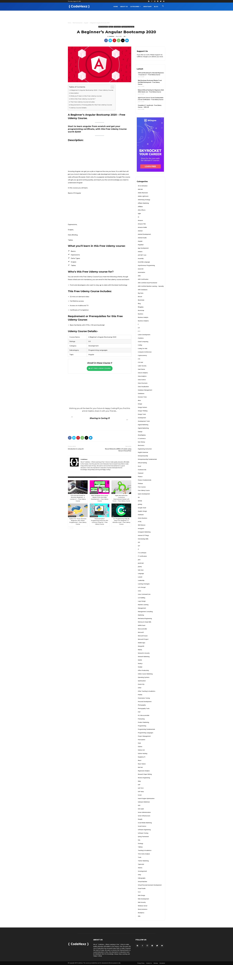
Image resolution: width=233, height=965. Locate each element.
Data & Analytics (143, 373)
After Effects (141, 210)
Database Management (145, 390)
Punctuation (141, 739)
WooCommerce (142, 909)
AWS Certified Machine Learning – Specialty (151, 286)
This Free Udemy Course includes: (82, 102)
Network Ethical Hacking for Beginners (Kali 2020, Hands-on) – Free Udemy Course (151, 91)
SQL (139, 840)
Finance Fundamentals (144, 480)
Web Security (142, 902)
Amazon (140, 220)
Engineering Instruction (145, 449)
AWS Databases (142, 289)
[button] (163, 6)
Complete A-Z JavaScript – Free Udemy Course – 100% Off (149, 106)
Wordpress (141, 913)
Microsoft (141, 632)
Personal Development (145, 701)
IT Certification (142, 556)
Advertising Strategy (144, 199)
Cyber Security (142, 366)
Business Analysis (143, 317)
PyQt (139, 743)
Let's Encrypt (142, 587)
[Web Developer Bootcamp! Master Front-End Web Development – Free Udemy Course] (99, 487)
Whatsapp (147, 6)
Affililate (140, 206)
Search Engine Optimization (146, 798)
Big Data (140, 293)
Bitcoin (140, 296)
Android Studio (142, 238)
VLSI (139, 892)
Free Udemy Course (144, 490)
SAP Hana (141, 791)
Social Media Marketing (145, 823)
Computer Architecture (145, 352)
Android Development (144, 234)
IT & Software (142, 553)
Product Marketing (143, 722)
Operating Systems (143, 677)
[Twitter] (160, 1)
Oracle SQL (141, 684)
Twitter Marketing (143, 861)
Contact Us (149, 963)
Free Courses (142, 487)
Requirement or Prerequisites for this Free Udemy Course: (91, 105)
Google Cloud (142, 508)
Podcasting (141, 719)
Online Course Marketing (145, 674)
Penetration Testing (144, 698)
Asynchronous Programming (146, 265)
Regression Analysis (144, 771)
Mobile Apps (141, 643)
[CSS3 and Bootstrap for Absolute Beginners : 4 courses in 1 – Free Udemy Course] (78, 487)
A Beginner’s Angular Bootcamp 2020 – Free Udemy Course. (91, 90)
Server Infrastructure (144, 816)
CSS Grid (140, 362)
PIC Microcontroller (143, 715)
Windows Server (142, 906)
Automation (141, 272)
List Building (141, 598)
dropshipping (142, 435)
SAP (139, 784)
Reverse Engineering (144, 778)
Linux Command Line (144, 594)
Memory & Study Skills (144, 622)
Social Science (142, 826)
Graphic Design (142, 511)
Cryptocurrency (142, 355)
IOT (139, 546)
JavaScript (141, 563)
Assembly (141, 258)
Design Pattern (142, 407)
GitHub (140, 501)
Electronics (141, 445)
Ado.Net (140, 189)
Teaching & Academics (144, 850)
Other (139, 688)
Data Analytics (142, 376)
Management (142, 608)
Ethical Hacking (142, 463)
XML (139, 916)
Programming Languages (128, 26)
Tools (139, 857)
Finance (140, 476)
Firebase (140, 483)
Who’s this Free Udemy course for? (82, 99)
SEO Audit (141, 809)
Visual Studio (142, 888)
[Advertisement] (116, 17)
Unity (139, 874)
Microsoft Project (143, 639)
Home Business (142, 518)
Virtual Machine (142, 881)
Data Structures (142, 383)
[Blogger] (148, 1)
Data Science (142, 379)
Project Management (144, 736)
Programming (142, 726)
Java (139, 559)
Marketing (141, 615)
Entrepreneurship (143, 456)
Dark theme (141, 369)
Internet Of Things (143, 535)
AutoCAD (140, 269)
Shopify (140, 819)
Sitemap (156, 963)
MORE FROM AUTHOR (89, 477)
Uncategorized (142, 871)
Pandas (140, 694)
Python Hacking (142, 753)
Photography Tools (143, 708)
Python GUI (141, 750)
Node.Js (140, 663)
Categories (134, 6)
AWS (139, 276)
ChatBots (141, 338)
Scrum (140, 795)
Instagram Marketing (144, 532)
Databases (141, 393)
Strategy (140, 843)
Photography (142, 705)
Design (140, 404)
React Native (142, 764)
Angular (86, 23)
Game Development (144, 494)
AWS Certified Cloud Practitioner (147, 283)
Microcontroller (142, 629)
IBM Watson (141, 525)
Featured (140, 473)
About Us (124, 6)
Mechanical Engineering (145, 618)
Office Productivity (143, 670)
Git (139, 497)
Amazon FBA (142, 224)
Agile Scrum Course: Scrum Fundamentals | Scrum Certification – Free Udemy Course (150, 98)
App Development (143, 248)
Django (140, 431)
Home (115, 6)
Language (141, 573)
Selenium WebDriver (144, 802)
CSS (70, 493)
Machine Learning (143, 604)
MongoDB (141, 646)
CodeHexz (111, 36)
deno (139, 400)
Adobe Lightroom (143, 196)
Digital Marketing (143, 424)
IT (138, 549)
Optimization (142, 681)
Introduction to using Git (76, 449)
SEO (139, 805)
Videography (141, 878)
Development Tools (144, 421)
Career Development (144, 334)
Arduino (140, 251)
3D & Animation (142, 186)
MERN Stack (141, 625)
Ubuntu (140, 868)
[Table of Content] (112, 87)
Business (140, 314)
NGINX (140, 660)
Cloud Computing (143, 341)
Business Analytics (143, 321)
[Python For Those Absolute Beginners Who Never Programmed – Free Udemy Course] (78, 510)
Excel (139, 466)
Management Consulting (145, 611)
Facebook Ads (142, 469)
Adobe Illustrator (143, 193)
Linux (139, 591)
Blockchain (141, 300)
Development (117, 26)
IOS (139, 542)
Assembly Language (144, 262)
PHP (139, 712)
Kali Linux (141, 570)
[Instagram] (154, 1)
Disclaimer (162, 963)
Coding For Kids (142, 348)
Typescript (141, 864)
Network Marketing (144, 656)
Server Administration (144, 812)
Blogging (140, 307)
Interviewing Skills (143, 539)
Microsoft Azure (143, 636)
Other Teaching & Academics (146, 691)
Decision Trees (142, 397)
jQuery (140, 566)
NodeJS (140, 667)
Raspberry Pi (141, 757)
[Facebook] (151, 1)
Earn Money (141, 442)
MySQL (140, 649)
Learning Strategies (144, 584)
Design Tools (142, 414)
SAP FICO (141, 788)
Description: (74, 93)
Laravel (140, 577)
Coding (140, 345)
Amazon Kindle (142, 227)
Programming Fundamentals (146, 729)
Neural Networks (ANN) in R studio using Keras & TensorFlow (118, 450)
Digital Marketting (143, 428)
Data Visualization (143, 386)
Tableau (140, 847)
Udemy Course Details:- (78, 108)
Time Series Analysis (144, 854)
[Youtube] (163, 1)
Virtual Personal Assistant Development (150, 885)
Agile (113, 493)
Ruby (139, 781)
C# (139, 328)
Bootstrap (141, 310)
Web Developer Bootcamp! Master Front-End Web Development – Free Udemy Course (150, 82)
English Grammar (143, 452)
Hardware (141, 514)
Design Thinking (142, 411)
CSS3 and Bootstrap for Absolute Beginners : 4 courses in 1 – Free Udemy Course (151, 73)
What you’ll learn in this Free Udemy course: (86, 96)
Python (140, 746)
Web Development (77, 23)
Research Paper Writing (145, 774)
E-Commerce (142, 438)
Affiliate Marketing (143, 203)
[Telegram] (157, 1)
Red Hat (140, 767)
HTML (140, 521)
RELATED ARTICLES (75, 477)
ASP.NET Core (142, 255)
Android (140, 231)
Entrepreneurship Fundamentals (147, 459)
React (139, 760)
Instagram (141, 528)
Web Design (141, 895)
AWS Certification (143, 279)
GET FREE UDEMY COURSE (100, 368)
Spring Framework (143, 836)
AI (138, 217)
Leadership (141, 580)
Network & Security (144, 653)
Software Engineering (144, 829)
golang (140, 504)
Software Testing (143, 833)
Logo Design (142, 601)
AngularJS (141, 244)
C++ (113, 516)
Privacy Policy (140, 963)
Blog (156, 6)
